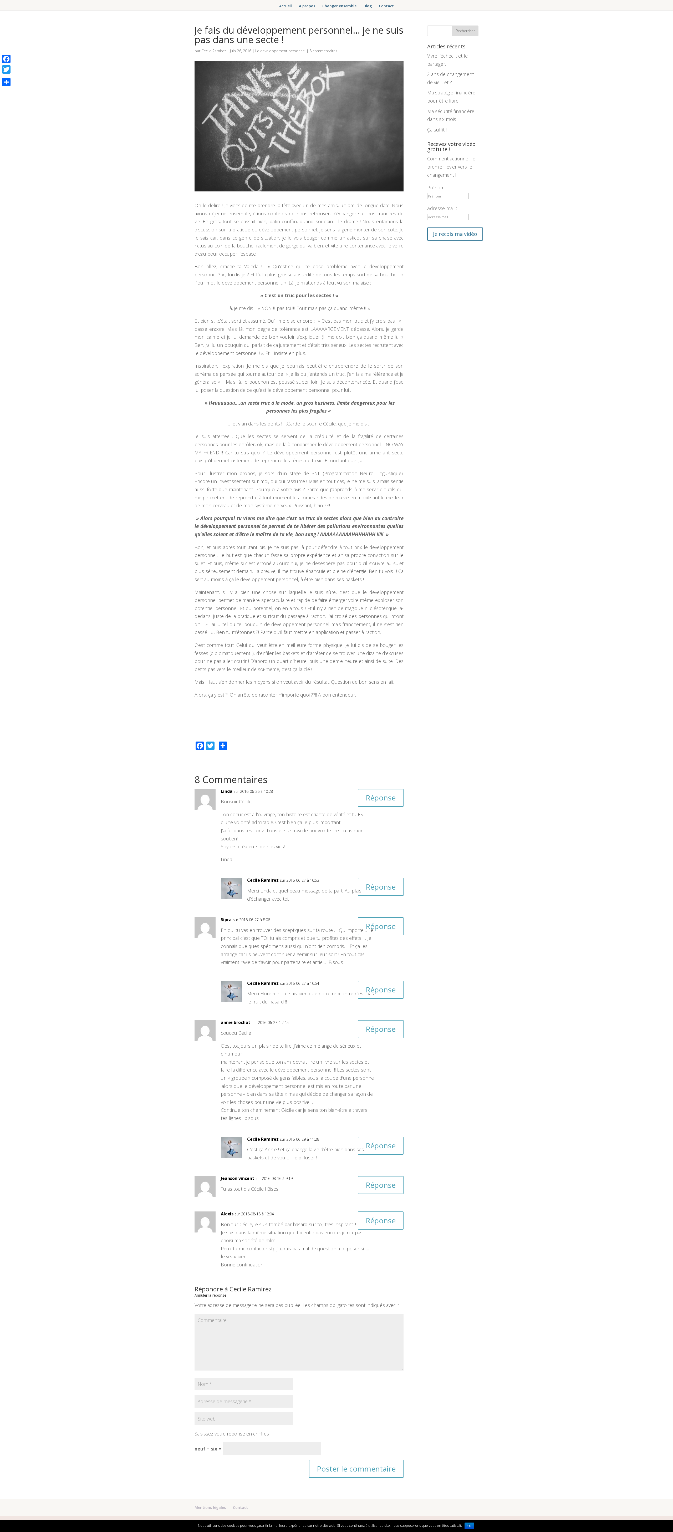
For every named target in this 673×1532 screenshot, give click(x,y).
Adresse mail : (442, 208)
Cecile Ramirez (213, 50)
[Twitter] (6, 69)
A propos (307, 6)
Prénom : (437, 187)
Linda (226, 791)
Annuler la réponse (210, 1295)
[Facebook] (6, 59)
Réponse (381, 798)
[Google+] (6, 76)
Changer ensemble (339, 6)
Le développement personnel (280, 50)
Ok (469, 1526)
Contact (386, 6)
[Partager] (6, 82)
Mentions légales (210, 1507)
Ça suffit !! (437, 129)
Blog (368, 6)
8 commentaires (323, 50)
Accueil (285, 6)
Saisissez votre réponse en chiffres (232, 1433)
